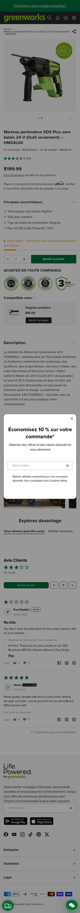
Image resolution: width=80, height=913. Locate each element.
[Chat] (72, 905)
